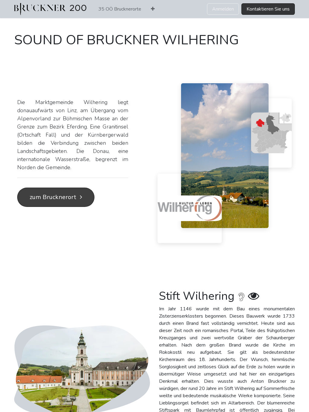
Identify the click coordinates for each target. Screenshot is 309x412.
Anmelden (223, 9)
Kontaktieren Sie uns (268, 9)
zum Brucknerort (54, 197)
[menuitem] (120, 9)
